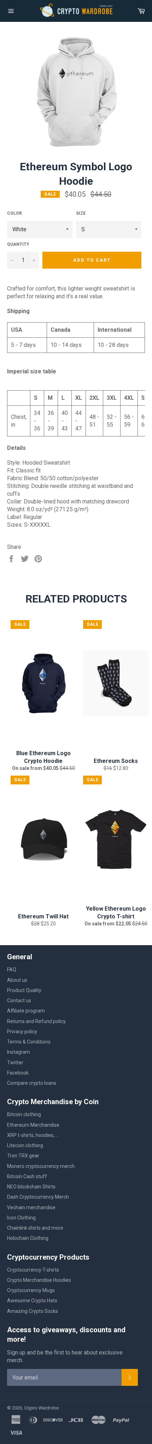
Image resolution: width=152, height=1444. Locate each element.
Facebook (18, 1073)
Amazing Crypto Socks (32, 1311)
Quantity (18, 244)
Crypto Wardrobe (41, 1408)
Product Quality (24, 990)
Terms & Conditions (29, 1042)
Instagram (18, 1052)
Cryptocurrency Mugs (31, 1290)
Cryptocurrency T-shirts (33, 1270)
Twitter (15, 1062)
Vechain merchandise (31, 1207)
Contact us (19, 1000)
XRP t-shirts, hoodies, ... (33, 1135)
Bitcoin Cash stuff (27, 1176)
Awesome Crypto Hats (32, 1300)
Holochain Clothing (27, 1238)
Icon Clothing (21, 1217)
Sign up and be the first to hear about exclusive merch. (65, 1356)
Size (81, 213)
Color (14, 213)
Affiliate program (26, 1011)
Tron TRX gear (23, 1155)
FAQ (11, 969)
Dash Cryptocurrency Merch (38, 1197)
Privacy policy (22, 1031)
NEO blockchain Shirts (31, 1186)
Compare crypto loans (31, 1083)
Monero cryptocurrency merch (41, 1166)
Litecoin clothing (25, 1145)
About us (17, 980)
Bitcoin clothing (24, 1114)
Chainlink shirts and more (35, 1228)
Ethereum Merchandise (33, 1125)
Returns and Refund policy (36, 1021)
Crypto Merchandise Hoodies (39, 1280)
